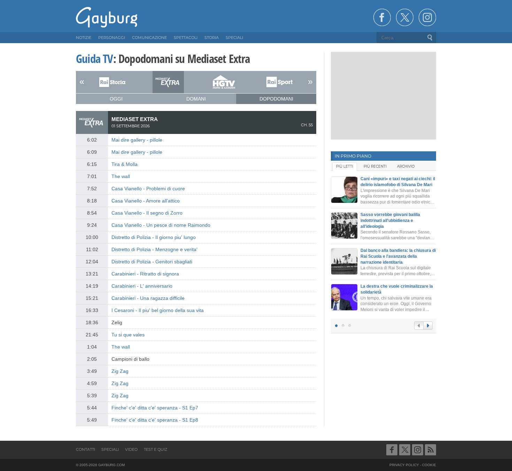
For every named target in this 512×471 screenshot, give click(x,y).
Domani (196, 99)
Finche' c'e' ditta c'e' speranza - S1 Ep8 (154, 420)
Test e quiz (155, 449)
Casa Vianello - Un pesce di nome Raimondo (160, 225)
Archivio (405, 166)
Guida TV (94, 58)
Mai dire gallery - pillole (136, 140)
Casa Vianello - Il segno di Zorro (147, 213)
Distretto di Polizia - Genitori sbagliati (151, 261)
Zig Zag (120, 371)
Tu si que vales (128, 334)
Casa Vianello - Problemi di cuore (148, 188)
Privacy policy (404, 465)
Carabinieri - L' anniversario (141, 286)
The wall (120, 176)
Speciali (110, 449)
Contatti (85, 449)
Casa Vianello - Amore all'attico (145, 200)
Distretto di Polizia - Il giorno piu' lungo (153, 237)
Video (131, 449)
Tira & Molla (124, 164)
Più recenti (375, 166)
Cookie (429, 465)
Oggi (116, 99)
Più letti (344, 166)
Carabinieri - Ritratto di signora (145, 274)
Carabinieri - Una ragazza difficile (148, 298)
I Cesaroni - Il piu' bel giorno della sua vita (157, 310)
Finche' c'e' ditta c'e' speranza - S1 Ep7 (154, 407)
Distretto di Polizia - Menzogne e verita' (154, 249)
